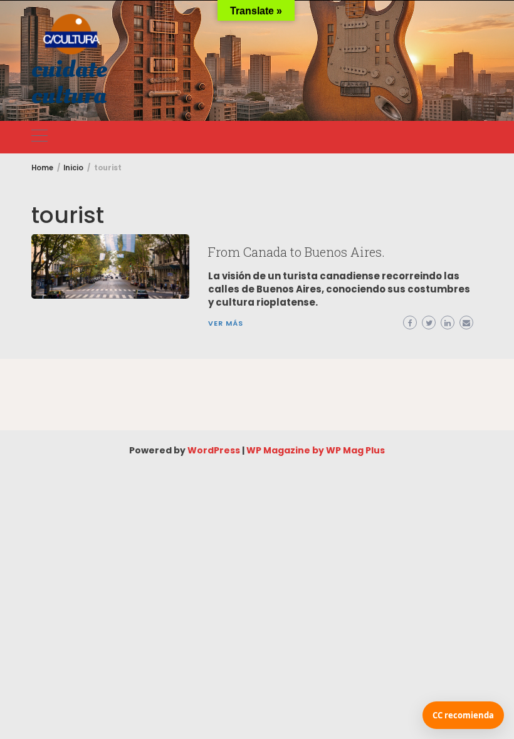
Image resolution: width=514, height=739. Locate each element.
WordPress (213, 450)
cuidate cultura (69, 83)
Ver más (225, 323)
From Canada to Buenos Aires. (296, 252)
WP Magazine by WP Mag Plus (315, 450)
